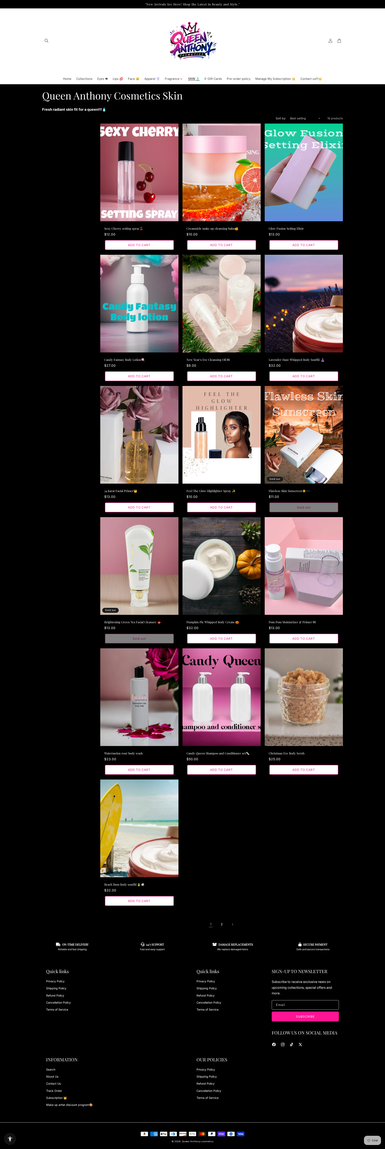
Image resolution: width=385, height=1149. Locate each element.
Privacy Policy (55, 981)
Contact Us (53, 1083)
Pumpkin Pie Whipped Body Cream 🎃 (212, 622)
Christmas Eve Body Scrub (286, 753)
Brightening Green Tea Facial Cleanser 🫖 (132, 622)
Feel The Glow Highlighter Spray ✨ (211, 491)
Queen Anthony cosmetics (197, 1141)
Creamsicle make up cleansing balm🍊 (212, 228)
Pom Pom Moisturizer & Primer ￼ (292, 622)
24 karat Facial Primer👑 (120, 491)
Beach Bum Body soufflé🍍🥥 (124, 884)
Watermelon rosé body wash (123, 753)
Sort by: (281, 118)
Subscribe (305, 1016)
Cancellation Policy (58, 1002)
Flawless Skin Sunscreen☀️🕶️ (289, 491)
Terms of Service (57, 1009)
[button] (46, 40)
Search (50, 1069)
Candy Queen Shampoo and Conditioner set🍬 (218, 753)
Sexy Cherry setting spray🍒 (123, 228)
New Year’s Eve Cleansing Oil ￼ (208, 360)
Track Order (54, 1090)
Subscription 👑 (56, 1097)
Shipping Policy (56, 988)
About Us (52, 1076)
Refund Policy (55, 995)
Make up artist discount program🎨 (69, 1104)
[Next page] (232, 924)
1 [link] (210, 924)
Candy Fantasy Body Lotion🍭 (124, 360)
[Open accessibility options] (10, 1139)
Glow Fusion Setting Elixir (286, 228)
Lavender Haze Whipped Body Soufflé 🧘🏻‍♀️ (297, 360)
